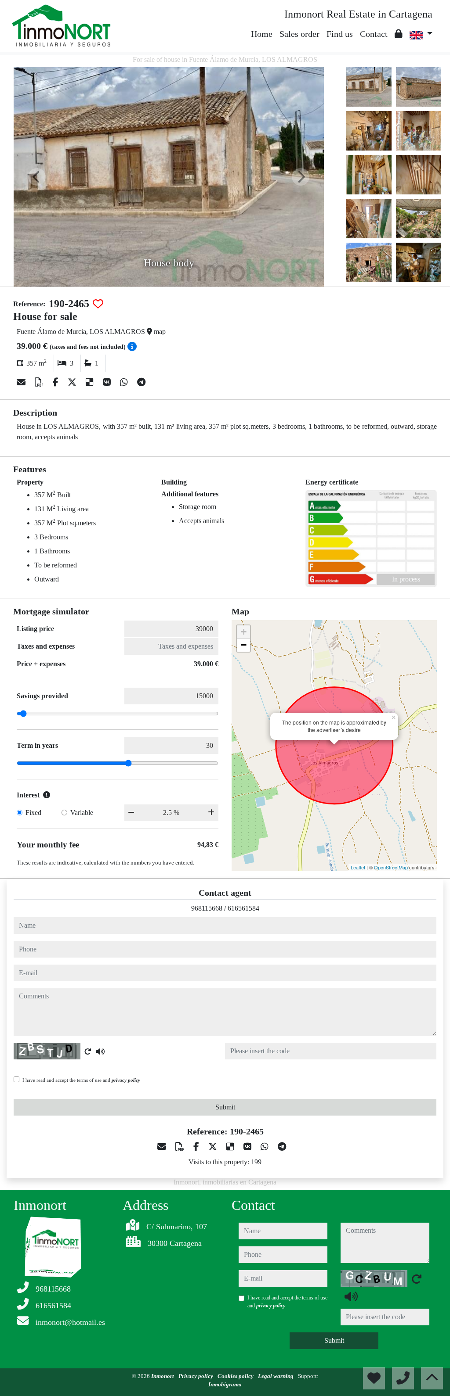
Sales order (299, 34)
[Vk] (108, 382)
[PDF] (40, 382)
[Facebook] (57, 382)
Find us (340, 34)
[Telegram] (141, 382)
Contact (374, 34)
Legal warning (276, 1376)
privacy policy (126, 1080)
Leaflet (358, 867)
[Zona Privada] (398, 34)
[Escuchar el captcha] (100, 1051)
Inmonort (163, 1376)
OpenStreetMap (391, 867)
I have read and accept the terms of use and (81, 1080)
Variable (81, 812)
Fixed (33, 812)
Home (261, 34)
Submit (225, 1107)
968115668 (206, 908)
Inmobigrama (225, 1384)
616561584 (243, 908)
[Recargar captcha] (88, 1051)
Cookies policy (236, 1376)
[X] (73, 382)
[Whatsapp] (125, 382)
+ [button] (244, 631)
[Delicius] (91, 382)
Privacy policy (196, 1376)
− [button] (244, 644)
